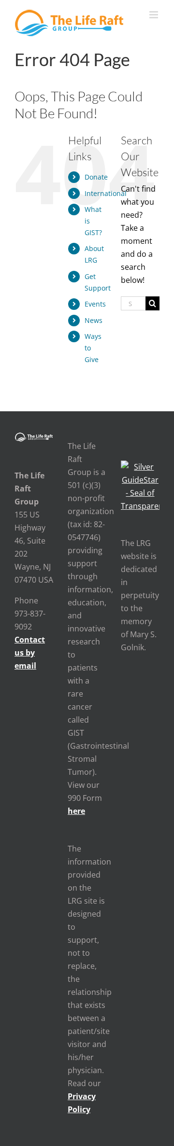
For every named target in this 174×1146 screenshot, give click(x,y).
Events (95, 303)
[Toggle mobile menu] (154, 15)
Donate (96, 177)
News (93, 320)
